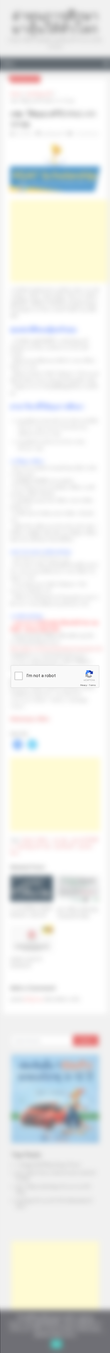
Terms (92, 685)
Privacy (83, 685)
